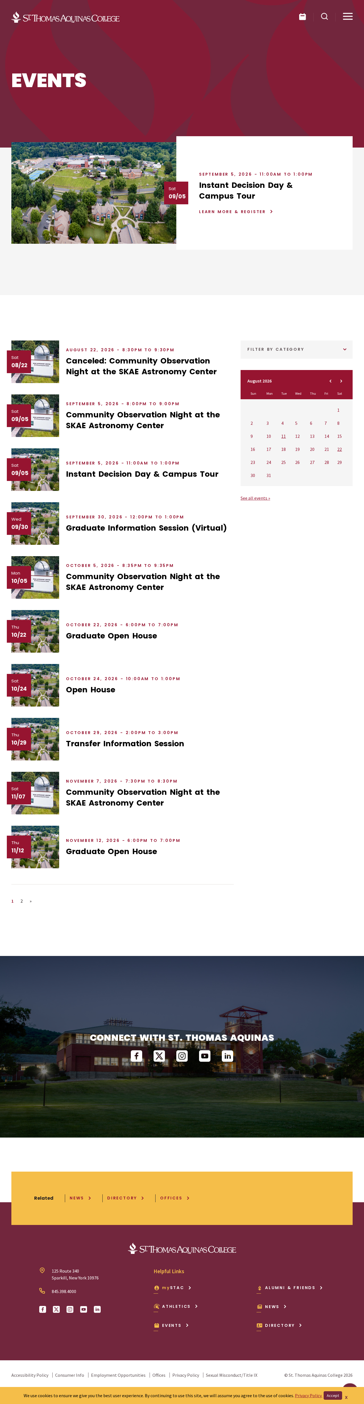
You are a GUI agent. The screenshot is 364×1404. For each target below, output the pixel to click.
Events (172, 1325)
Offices (171, 1198)
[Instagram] (182, 1056)
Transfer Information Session (125, 743)
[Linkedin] (227, 1056)
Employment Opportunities (118, 1375)
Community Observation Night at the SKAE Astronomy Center (143, 420)
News (77, 1198)
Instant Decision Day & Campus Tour (246, 190)
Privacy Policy (185, 1375)
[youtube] (204, 1056)
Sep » (341, 381)
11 (283, 436)
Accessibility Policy (29, 1375)
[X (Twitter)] (159, 1056)
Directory (122, 1198)
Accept (333, 1395)
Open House (90, 689)
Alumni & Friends (290, 1287)
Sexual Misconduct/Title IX (231, 1375)
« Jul (330, 381)
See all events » (255, 498)
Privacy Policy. (308, 1395)
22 (339, 449)
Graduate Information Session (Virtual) (146, 528)
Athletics (176, 1306)
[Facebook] (136, 1056)
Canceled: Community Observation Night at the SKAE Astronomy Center (141, 366)
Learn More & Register (232, 212)
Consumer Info (69, 1375)
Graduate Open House (111, 635)
